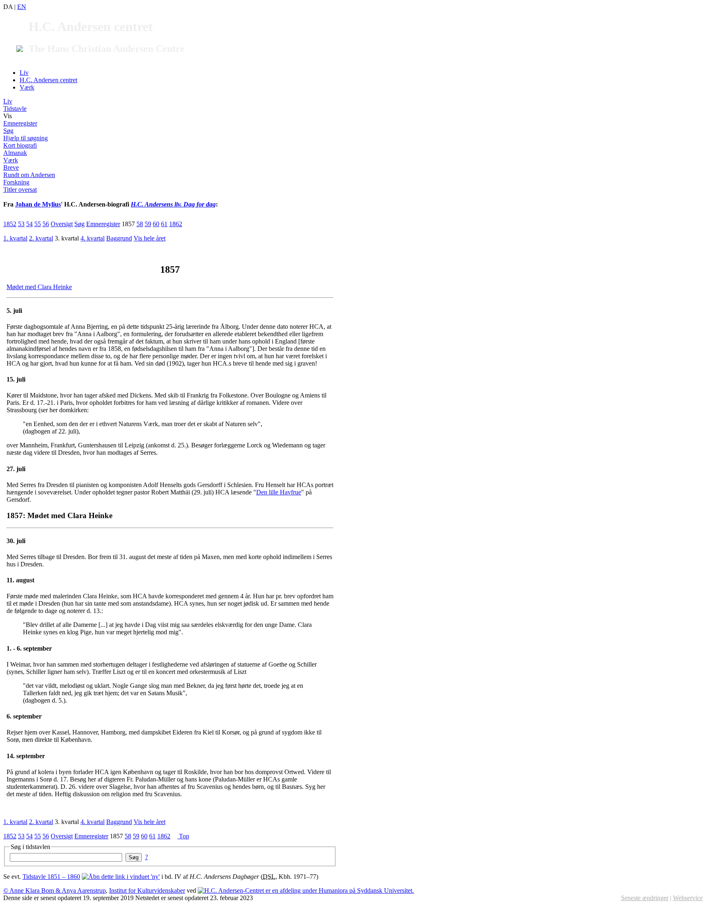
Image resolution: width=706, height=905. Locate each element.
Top (183, 836)
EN (21, 6)
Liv (24, 72)
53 (21, 223)
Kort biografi (20, 145)
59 (148, 223)
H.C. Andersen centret (48, 79)
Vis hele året (149, 238)
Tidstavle (15, 108)
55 (37, 223)
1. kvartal (15, 238)
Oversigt (62, 223)
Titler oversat (20, 189)
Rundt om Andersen (29, 174)
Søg (8, 130)
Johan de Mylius (38, 204)
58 (139, 223)
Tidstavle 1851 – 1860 (51, 876)
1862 (175, 223)
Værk (27, 87)
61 (164, 223)
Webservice (688, 897)
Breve (11, 167)
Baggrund (119, 238)
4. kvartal (92, 238)
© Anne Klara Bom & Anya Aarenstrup (54, 890)
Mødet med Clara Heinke (39, 286)
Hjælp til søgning (25, 138)
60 (156, 223)
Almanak (15, 152)
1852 (9, 223)
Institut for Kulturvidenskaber (147, 890)
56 (45, 223)
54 (29, 223)
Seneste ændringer (644, 897)
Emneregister (20, 123)
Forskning (16, 182)
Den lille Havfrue (278, 492)
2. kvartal (41, 238)
